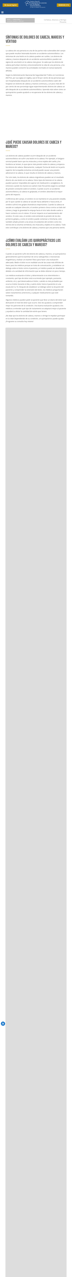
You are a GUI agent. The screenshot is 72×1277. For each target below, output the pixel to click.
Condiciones (16, 19)
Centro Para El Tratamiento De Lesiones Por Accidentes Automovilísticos (38, 4)
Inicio (9, 19)
